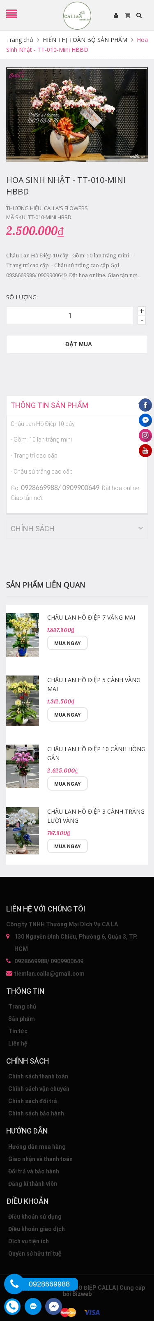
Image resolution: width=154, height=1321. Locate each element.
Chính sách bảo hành (36, 1113)
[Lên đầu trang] (133, 1273)
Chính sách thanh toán (38, 1076)
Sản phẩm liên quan (45, 585)
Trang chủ (22, 1006)
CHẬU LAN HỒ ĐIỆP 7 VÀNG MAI (91, 617)
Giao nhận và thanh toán (40, 1159)
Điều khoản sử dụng (35, 1216)
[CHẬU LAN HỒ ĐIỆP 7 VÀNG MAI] (22, 635)
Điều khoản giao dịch (36, 1229)
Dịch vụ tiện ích (28, 1241)
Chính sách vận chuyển (38, 1088)
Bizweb (82, 1294)
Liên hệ (18, 1043)
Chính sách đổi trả (32, 1101)
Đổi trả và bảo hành (33, 1171)
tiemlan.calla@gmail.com (49, 973)
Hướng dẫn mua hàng (37, 1146)
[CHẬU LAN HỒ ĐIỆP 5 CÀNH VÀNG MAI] (22, 701)
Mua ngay (67, 643)
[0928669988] (14, 1284)
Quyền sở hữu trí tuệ (35, 1253)
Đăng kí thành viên (32, 1183)
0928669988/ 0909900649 (48, 961)
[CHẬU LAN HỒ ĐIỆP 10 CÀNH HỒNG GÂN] (22, 767)
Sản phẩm (21, 1019)
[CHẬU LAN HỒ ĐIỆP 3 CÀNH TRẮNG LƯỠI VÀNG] (22, 830)
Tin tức (18, 1031)
